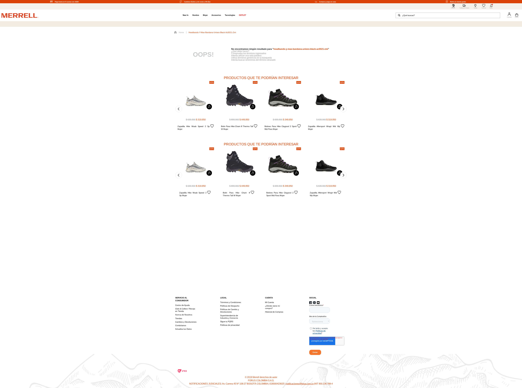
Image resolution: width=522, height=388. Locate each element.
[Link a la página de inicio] (179, 32)
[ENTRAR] (508, 15)
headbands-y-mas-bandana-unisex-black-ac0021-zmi (212, 32)
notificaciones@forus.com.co (300, 384)
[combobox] (448, 15)
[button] (491, 6)
